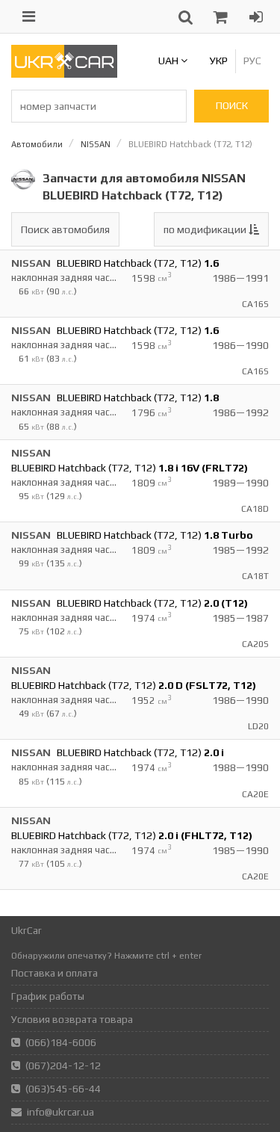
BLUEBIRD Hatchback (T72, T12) (138, 263)
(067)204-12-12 (63, 1065)
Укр (219, 61)
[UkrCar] (64, 74)
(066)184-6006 (60, 1042)
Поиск (232, 105)
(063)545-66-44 (63, 1089)
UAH (169, 61)
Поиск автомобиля (65, 229)
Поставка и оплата (54, 973)
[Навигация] (28, 16)
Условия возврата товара (72, 1019)
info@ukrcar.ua (60, 1112)
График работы (47, 996)
